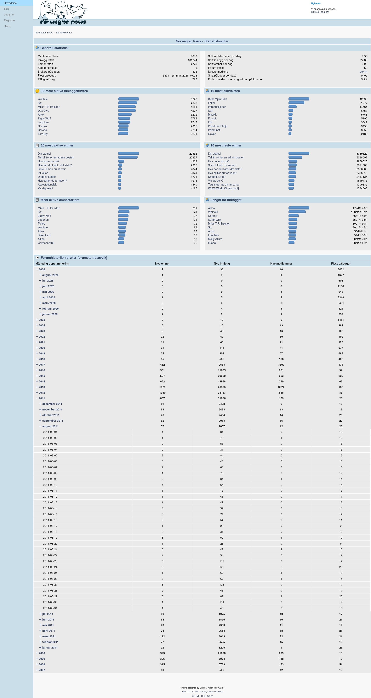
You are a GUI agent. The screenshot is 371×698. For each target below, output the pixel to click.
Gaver (212, 134)
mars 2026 (49, 303)
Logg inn (9, 14)
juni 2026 (48, 286)
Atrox (41, 114)
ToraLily (43, 134)
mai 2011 (48, 625)
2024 (42, 325)
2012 (42, 392)
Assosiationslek (47, 184)
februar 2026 (50, 308)
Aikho (41, 239)
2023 (42, 331)
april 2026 (48, 297)
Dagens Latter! (47, 177)
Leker (211, 103)
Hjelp (7, 26)
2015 (42, 376)
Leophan (43, 122)
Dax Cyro (43, 110)
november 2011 (52, 409)
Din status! (44, 153)
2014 (42, 381)
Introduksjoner (217, 107)
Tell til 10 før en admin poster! (56, 157)
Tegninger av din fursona (223, 184)
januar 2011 (50, 647)
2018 (42, 359)
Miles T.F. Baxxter (49, 107)
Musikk (212, 114)
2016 (42, 370)
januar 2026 (50, 314)
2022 (42, 336)
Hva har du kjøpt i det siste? (55, 165)
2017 (42, 364)
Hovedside (10, 2)
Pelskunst (214, 130)
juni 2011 (48, 619)
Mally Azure (215, 239)
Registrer (9, 20)
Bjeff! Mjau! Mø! (217, 99)
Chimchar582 (46, 243)
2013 (42, 387)
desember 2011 (52, 404)
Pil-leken (43, 173)
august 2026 (50, 275)
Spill (210, 110)
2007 (42, 670)
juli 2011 (47, 614)
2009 (42, 659)
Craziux (42, 126)
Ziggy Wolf (44, 118)
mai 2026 (48, 292)
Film (210, 122)
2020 (42, 348)
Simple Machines (215, 691)
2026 (42, 269)
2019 (42, 353)
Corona (42, 130)
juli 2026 (47, 280)
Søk (6, 8)
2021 (42, 342)
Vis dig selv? (45, 188)
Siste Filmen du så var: (52, 169)
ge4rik (363, 71)
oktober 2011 (51, 415)
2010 (42, 653)
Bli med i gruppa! (320, 11)
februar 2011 (50, 642)
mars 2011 (49, 636)
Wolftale (43, 99)
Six (40, 103)
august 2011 (50, 426)
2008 (42, 664)
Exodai (212, 243)
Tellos (41, 223)
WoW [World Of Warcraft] (223, 188)
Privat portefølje (217, 126)
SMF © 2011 (200, 691)
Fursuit (212, 118)
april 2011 (48, 630)
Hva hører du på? (48, 161)
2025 (42, 320)
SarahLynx (44, 235)
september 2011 (52, 420)
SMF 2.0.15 (187, 691)
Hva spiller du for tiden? (52, 180)
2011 (42, 398)
